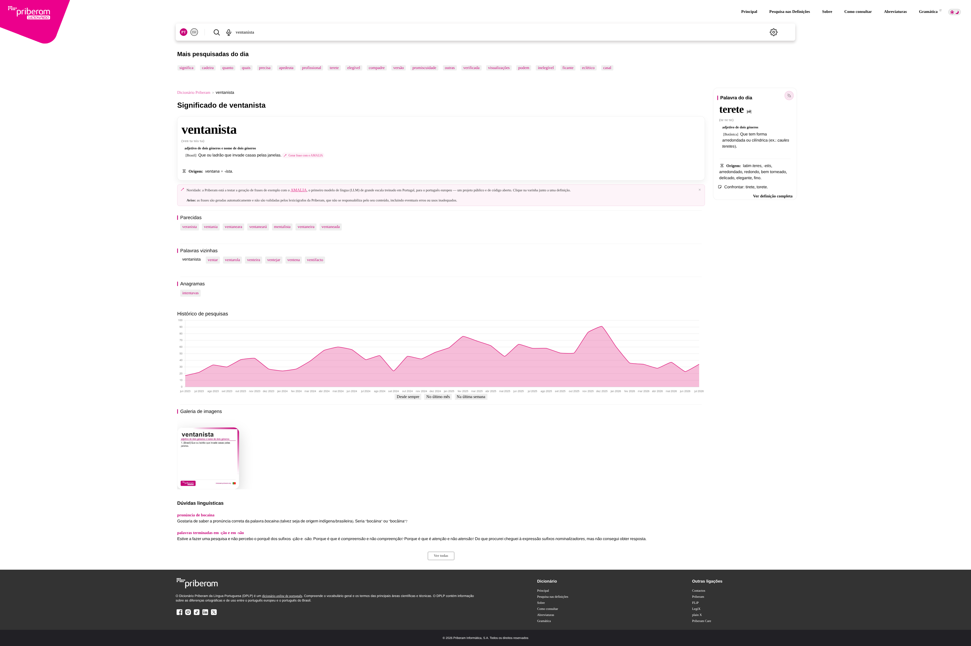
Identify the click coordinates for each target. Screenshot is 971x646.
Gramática (929, 12)
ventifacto (315, 260)
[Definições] (773, 32)
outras (450, 68)
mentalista (282, 227)
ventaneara (233, 227)
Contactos (698, 590)
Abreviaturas (895, 12)
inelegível (546, 68)
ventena (293, 260)
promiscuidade (424, 68)
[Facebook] (179, 615)
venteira (253, 260)
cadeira (208, 68)
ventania (210, 227)
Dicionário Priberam (193, 92)
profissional (311, 68)
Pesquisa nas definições (552, 596)
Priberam (698, 596)
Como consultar (858, 12)
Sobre (827, 12)
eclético (588, 68)
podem (523, 68)
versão (398, 68)
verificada (471, 68)
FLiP (695, 603)
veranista (189, 227)
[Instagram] (188, 615)
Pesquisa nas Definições (789, 12)
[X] (213, 615)
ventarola (232, 260)
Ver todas (441, 556)
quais (246, 68)
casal (607, 68)
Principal (749, 12)
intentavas (190, 293)
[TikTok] (196, 615)
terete (334, 68)
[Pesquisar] (216, 32)
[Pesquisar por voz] (229, 32)
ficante (567, 68)
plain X (697, 615)
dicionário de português (282, 596)
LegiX (696, 609)
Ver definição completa (772, 196)
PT (183, 32)
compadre (377, 68)
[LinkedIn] (205, 615)
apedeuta (286, 68)
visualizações (499, 68)
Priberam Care (701, 621)
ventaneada (331, 227)
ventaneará (258, 227)
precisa (264, 68)
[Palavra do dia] (788, 95)
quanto (227, 68)
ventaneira (306, 227)
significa (186, 68)
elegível (353, 68)
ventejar (273, 260)
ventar (213, 260)
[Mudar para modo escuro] (954, 12)
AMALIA (299, 190)
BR (194, 32)
